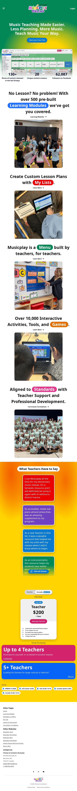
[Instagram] (38, 772)
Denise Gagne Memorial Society (13, 743)
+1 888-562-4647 (8, 766)
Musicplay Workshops (10, 735)
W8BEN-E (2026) (10, 689)
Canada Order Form (12, 693)
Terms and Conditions (43, 787)
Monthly (29, 592)
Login (72, 8)
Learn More (37, 188)
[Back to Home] (37, 8)
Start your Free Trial (37, 40)
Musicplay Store (8, 732)
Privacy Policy (31, 787)
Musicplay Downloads (10, 740)
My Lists (5, 719)
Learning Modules (37, 117)
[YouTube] (43, 772)
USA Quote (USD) (28, 689)
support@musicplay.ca (10, 764)
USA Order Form (45, 689)
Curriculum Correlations (37, 407)
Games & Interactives (10, 722)
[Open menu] (3, 8)
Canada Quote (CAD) (64, 689)
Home (5, 711)
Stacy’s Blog (7, 746)
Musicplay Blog (7, 738)
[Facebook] (33, 772)
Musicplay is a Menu (9, 717)
